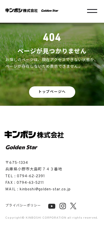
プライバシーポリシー (23, 206)
